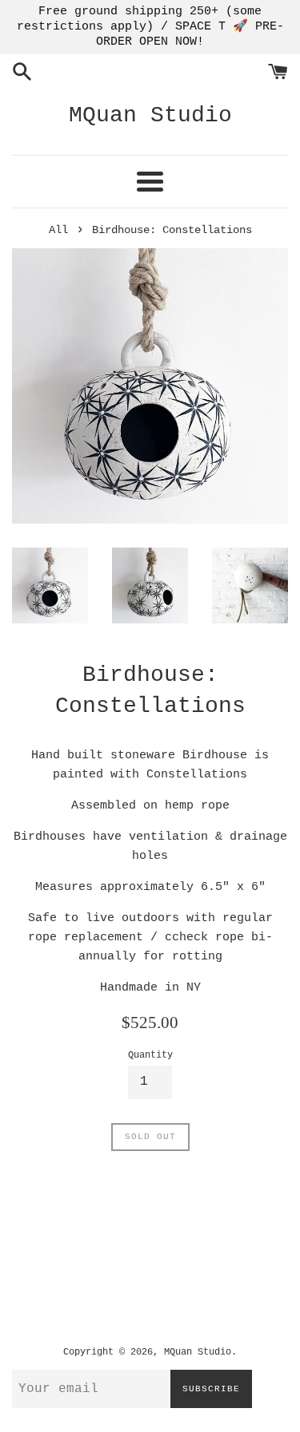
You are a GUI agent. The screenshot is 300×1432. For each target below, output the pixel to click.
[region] (150, 27)
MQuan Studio (150, 115)
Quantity (150, 1055)
